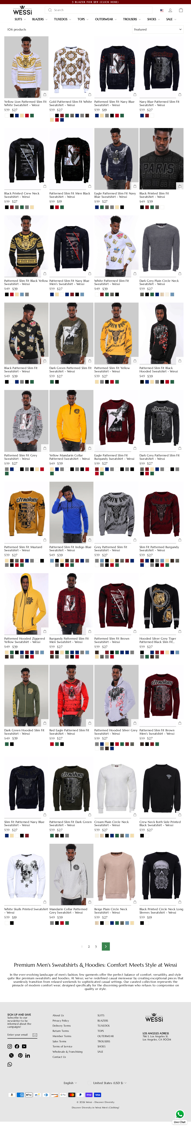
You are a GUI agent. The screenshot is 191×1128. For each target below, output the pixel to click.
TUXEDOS (61, 19)
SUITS (19, 19)
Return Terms (61, 1031)
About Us (58, 1015)
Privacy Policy (61, 1020)
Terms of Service (63, 1046)
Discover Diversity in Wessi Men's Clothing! (95, 1107)
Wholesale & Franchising (68, 1051)
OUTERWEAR (104, 19)
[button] (162, 10)
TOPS (82, 19)
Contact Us (59, 1057)
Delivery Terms (62, 1025)
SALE (169, 19)
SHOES (152, 19)
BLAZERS (38, 19)
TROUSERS (130, 19)
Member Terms (62, 1036)
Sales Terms (59, 1041)
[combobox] (98, 10)
